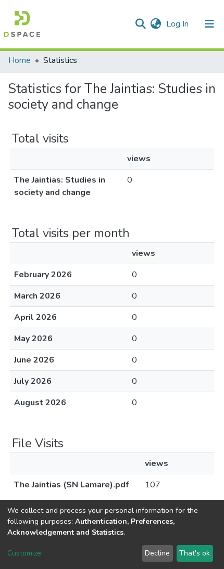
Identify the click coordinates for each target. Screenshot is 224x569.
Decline (157, 553)
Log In (178, 24)
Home (19, 60)
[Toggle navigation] (209, 24)
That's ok (194, 553)
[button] (155, 24)
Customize (24, 553)
